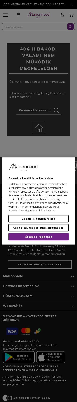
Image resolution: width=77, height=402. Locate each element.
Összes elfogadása (38, 237)
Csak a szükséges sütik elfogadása (38, 228)
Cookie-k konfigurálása (38, 219)
